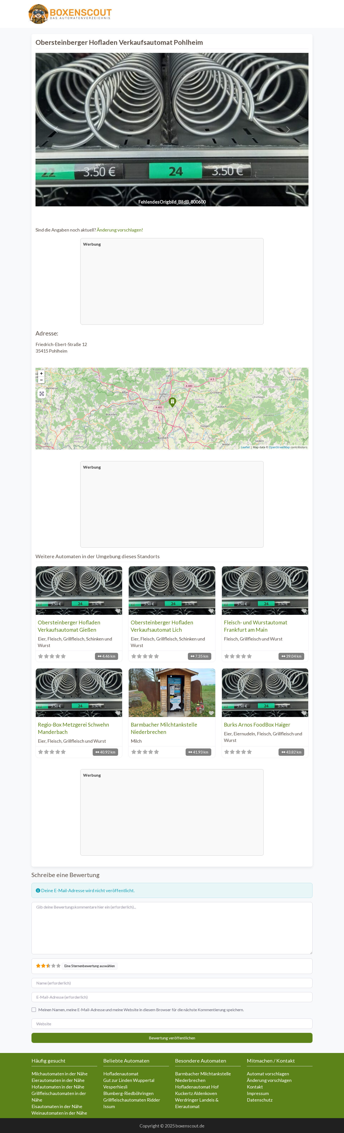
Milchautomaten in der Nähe (59, 1073)
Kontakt (255, 1086)
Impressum (258, 1093)
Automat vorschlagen (268, 1073)
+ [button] (41, 373)
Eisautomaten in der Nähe (56, 1106)
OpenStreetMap (279, 447)
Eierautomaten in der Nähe (58, 1080)
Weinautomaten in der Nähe (59, 1113)
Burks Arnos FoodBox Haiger (257, 725)
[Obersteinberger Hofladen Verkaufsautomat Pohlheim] (172, 402)
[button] (56, 129)
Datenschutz (259, 1100)
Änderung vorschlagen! (120, 230)
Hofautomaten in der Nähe (57, 1086)
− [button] (41, 380)
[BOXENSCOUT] (70, 13)
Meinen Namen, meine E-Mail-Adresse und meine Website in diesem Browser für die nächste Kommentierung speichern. (141, 1009)
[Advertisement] (172, 285)
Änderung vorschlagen (269, 1080)
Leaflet (245, 447)
